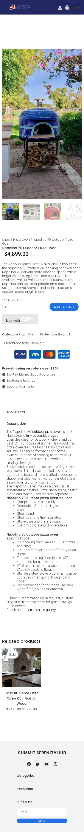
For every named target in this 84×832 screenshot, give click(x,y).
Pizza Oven (21, 239)
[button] (78, 7)
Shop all (64, 334)
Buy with (13, 320)
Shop (6, 239)
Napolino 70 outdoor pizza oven (37, 432)
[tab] (42, 412)
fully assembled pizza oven (32, 437)
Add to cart (64, 307)
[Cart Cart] (67, 7)
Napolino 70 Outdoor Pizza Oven (29, 247)
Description (15, 412)
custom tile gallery (42, 610)
